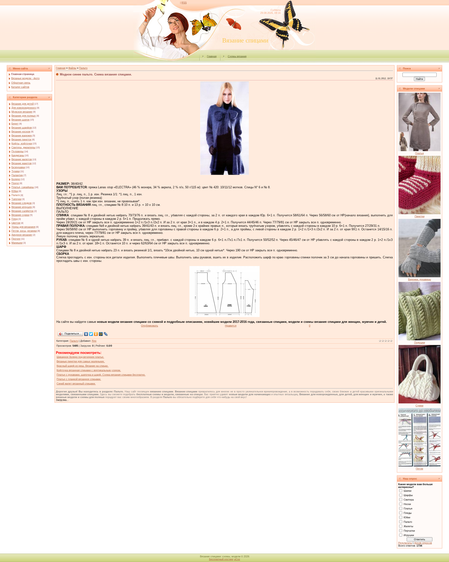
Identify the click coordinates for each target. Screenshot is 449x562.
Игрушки (409, 535)
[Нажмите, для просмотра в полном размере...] (224, 316)
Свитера (409, 499)
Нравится (230, 325)
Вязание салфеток (22, 211)
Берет (14, 123)
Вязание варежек (21, 135)
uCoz (237, 559)
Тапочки (16, 199)
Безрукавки (18, 167)
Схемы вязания (237, 56)
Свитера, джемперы (23, 147)
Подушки (419, 342)
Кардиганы (17, 155)
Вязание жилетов (21, 159)
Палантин (17, 175)
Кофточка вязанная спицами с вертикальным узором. (89, 370)
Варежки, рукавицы (419, 279)
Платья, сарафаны (22, 187)
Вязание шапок (20, 119)
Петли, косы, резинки (24, 230)
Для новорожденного (23, 107)
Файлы (72, 68)
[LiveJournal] (105, 334)
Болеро (15, 179)
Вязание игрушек (21, 207)
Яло (94, 340)
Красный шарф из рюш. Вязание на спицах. (83, 365)
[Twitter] (91, 334)
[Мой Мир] (100, 334)
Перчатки (409, 530)
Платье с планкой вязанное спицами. (79, 379)
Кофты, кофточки (21, 143)
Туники (15, 171)
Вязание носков (20, 131)
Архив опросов (423, 542)
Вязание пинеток (21, 139)
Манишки (16, 242)
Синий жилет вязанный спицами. (76, 383)
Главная (212, 56)
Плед (14, 218)
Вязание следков (21, 203)
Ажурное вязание (21, 234)
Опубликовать (149, 325)
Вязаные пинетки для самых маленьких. (81, 361)
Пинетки (419, 216)
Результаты (405, 542)
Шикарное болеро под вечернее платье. (80, 357)
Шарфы (408, 495)
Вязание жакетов (21, 163)
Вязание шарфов (21, 127)
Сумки (419, 405)
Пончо (15, 183)
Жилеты (408, 526)
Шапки (407, 490)
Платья (419, 153)
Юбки (14, 191)
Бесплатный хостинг (221, 559)
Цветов (15, 222)
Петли (419, 468)
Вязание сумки (20, 214)
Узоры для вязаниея (23, 226)
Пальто (15, 195)
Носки (407, 504)
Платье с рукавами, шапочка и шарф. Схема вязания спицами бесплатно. (101, 374)
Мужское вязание (21, 111)
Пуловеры (17, 151)
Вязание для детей (22, 103)
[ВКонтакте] (86, 334)
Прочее (15, 238)
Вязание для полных (23, 115)
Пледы (408, 513)
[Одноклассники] (96, 334)
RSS (184, 2)
